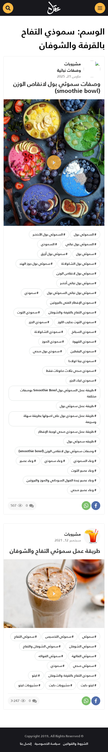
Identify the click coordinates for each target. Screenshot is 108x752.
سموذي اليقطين (82, 351)
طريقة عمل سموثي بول (77, 406)
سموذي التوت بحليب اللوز (76, 322)
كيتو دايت (87, 685)
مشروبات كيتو (28, 685)
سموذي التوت (27, 312)
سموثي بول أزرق (53, 253)
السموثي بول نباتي (80, 244)
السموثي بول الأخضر (48, 234)
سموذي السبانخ (83, 331)
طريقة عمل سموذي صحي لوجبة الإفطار (66, 431)
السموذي (48, 244)
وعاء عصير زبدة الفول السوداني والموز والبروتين (60, 480)
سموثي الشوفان (81, 646)
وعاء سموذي (54, 460)
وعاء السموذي (84, 460)
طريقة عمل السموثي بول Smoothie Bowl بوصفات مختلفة (58, 393)
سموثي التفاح (24, 636)
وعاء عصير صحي (82, 490)
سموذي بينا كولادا (81, 360)
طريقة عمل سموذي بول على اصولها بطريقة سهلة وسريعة (60, 418)
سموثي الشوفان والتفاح (40, 646)
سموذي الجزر (38, 322)
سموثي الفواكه (49, 656)
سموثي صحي (83, 665)
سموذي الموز (51, 341)
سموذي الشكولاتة (47, 331)
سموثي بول (85, 253)
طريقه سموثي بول (80, 441)
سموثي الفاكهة (83, 656)
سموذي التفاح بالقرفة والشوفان (71, 312)
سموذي (30, 292)
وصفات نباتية (69, 70)
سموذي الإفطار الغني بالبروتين (72, 302)
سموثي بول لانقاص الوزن (75, 273)
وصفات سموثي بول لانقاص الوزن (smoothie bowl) (56, 87)
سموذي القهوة (83, 341)
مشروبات (72, 63)
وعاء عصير (27, 460)
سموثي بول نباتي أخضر (77, 283)
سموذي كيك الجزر (82, 380)
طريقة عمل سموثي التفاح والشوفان (55, 551)
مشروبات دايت (59, 685)
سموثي (88, 636)
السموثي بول (84, 234)
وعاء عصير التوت (82, 470)
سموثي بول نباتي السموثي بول (70, 292)
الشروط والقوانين (75, 743)
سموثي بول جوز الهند (34, 263)
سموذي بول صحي (46, 351)
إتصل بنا (26, 743)
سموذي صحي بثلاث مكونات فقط (70, 370)
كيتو (34, 675)
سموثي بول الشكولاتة (77, 263)
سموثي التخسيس (58, 636)
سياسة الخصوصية (47, 743)
